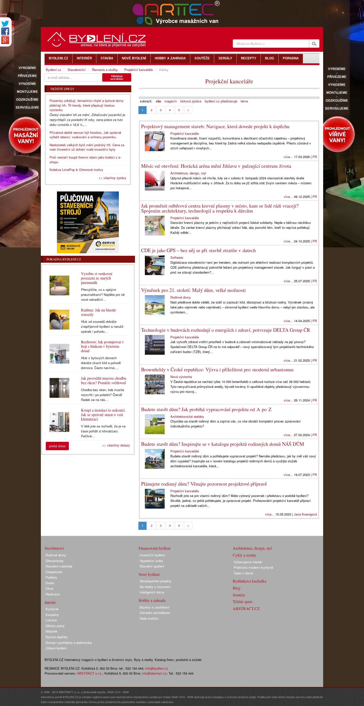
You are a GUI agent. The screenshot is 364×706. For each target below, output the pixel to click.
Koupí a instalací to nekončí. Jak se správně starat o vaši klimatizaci (103, 414)
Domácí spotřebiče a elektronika (69, 642)
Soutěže (239, 594)
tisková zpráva (190, 101)
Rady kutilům (149, 618)
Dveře (50, 583)
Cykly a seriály (244, 555)
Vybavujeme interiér (248, 562)
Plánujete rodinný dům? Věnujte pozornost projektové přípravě (204, 483)
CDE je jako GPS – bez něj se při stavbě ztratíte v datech (198, 250)
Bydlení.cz (53, 69)
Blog (236, 587)
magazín (170, 101)
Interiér (50, 602)
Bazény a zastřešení (154, 607)
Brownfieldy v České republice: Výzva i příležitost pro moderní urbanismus (217, 369)
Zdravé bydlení (56, 648)
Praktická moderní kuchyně (253, 567)
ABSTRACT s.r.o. (90, 673)
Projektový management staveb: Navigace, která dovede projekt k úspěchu (215, 126)
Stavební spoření (152, 566)
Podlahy (51, 577)
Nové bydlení (149, 574)
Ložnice (51, 620)
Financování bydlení (154, 548)
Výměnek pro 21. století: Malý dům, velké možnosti (193, 290)
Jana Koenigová (305, 514)
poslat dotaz (57, 446)
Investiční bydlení (152, 555)
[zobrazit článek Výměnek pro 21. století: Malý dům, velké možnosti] (156, 305)
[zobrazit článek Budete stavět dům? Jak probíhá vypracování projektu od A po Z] (156, 424)
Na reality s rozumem (155, 586)
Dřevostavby (55, 560)
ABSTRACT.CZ (246, 608)
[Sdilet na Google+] (5, 40)
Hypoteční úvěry (151, 560)
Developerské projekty (156, 581)
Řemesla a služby (105, 69)
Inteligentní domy (152, 592)
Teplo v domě (243, 573)
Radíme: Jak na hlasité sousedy (98, 312)
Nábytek (51, 631)
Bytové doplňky (57, 637)
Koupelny (52, 614)
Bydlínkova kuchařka (249, 581)
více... (288, 156)
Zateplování (54, 571)
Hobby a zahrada (152, 600)
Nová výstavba (181, 376)
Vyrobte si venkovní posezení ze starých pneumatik (96, 278)
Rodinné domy (180, 297)
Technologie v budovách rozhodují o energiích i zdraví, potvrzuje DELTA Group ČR (225, 330)
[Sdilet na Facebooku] (5, 31)
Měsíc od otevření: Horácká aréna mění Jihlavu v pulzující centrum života (216, 166)
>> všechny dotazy (116, 445)
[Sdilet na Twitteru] (5, 24)
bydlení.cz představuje (221, 101)
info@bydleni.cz (156, 668)
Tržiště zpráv (243, 601)
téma (244, 101)
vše (158, 101)
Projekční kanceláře (229, 81)
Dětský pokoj (55, 625)
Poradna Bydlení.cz (64, 259)
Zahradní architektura (155, 612)
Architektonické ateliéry (187, 416)
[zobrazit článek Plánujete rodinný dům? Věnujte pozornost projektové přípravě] (156, 499)
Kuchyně (52, 609)
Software (176, 257)
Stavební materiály (59, 566)
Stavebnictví (77, 69)
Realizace (53, 594)
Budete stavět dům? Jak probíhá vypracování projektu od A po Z (206, 409)
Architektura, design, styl (188, 173)
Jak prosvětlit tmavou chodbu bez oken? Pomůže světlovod (103, 380)
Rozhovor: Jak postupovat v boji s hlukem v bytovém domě (102, 346)
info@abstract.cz (154, 673)
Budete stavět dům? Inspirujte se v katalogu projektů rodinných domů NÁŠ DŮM (222, 444)
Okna (49, 588)
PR (314, 156)
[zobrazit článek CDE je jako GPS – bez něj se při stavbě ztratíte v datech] (156, 265)
